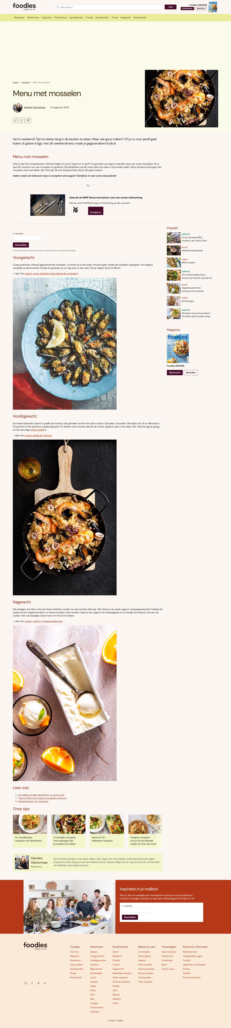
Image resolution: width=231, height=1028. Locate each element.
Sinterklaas (167, 960)
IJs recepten (144, 951)
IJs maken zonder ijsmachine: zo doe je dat (41, 795)
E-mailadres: (18, 234)
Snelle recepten (120, 977)
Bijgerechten (96, 969)
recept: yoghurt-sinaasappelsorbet (43, 621)
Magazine (74, 956)
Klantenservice (190, 951)
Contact (187, 960)
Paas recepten (169, 951)
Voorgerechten (97, 956)
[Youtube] (45, 983)
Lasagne (94, 1003)
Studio (73, 973)
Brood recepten (145, 973)
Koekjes (142, 960)
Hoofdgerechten (98, 960)
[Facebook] (32, 983)
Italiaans (117, 998)
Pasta (93, 990)
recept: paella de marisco (38, 435)
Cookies (186, 973)
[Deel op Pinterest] (28, 120)
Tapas (93, 986)
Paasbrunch (167, 956)
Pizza (92, 994)
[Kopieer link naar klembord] (15, 120)
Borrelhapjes (96, 973)
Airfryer (116, 964)
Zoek (170, 7)
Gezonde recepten (121, 981)
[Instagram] (26, 983)
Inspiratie (25, 82)
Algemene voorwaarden (194, 964)
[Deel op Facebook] (22, 120)
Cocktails (94, 1011)
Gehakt (116, 986)
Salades (94, 981)
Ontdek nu (95, 212)
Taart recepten (145, 981)
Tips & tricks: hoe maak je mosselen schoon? (42, 798)
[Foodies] (31, 7)
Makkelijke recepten (122, 973)
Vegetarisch (118, 969)
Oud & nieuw (168, 969)
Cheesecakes (144, 977)
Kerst (164, 964)
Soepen (93, 951)
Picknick (116, 960)
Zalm (115, 990)
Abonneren (187, 8)
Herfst (115, 1003)
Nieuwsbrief (75, 977)
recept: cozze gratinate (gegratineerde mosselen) (51, 273)
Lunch (93, 977)
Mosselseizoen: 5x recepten (33, 801)
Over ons (74, 951)
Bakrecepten (144, 956)
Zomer (116, 951)
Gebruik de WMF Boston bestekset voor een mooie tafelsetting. (106, 197)
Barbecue (117, 956)
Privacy (186, 969)
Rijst (92, 998)
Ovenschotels (96, 1007)
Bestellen (201, 8)
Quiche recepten (146, 969)
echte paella (37, 429)
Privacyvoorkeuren (192, 977)
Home (15, 82)
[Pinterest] (38, 983)
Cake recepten (145, 964)
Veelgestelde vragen (193, 956)
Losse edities (76, 964)
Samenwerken (76, 969)
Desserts (94, 964)
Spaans (116, 994)
